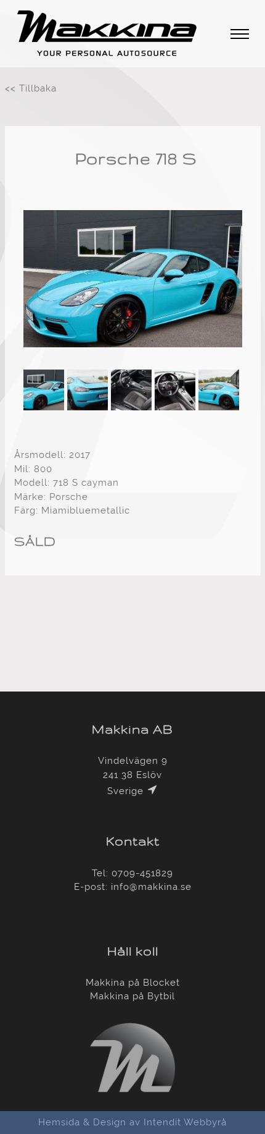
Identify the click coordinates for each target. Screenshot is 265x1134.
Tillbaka (38, 88)
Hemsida (59, 1122)
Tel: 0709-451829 (132, 873)
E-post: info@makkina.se (133, 886)
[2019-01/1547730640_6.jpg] (132, 352)
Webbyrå (205, 1122)
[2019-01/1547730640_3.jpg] (220, 407)
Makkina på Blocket (133, 982)
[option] (132, 281)
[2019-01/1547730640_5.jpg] (133, 407)
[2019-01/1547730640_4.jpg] (132, 362)
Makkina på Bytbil (132, 996)
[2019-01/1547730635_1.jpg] (132, 344)
